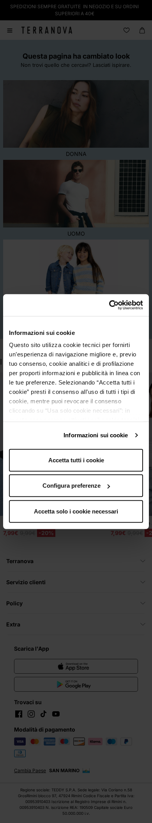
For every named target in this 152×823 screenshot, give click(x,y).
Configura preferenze (71, 485)
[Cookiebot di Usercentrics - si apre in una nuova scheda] (109, 305)
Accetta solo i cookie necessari (76, 511)
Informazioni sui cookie (96, 435)
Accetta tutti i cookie (76, 459)
